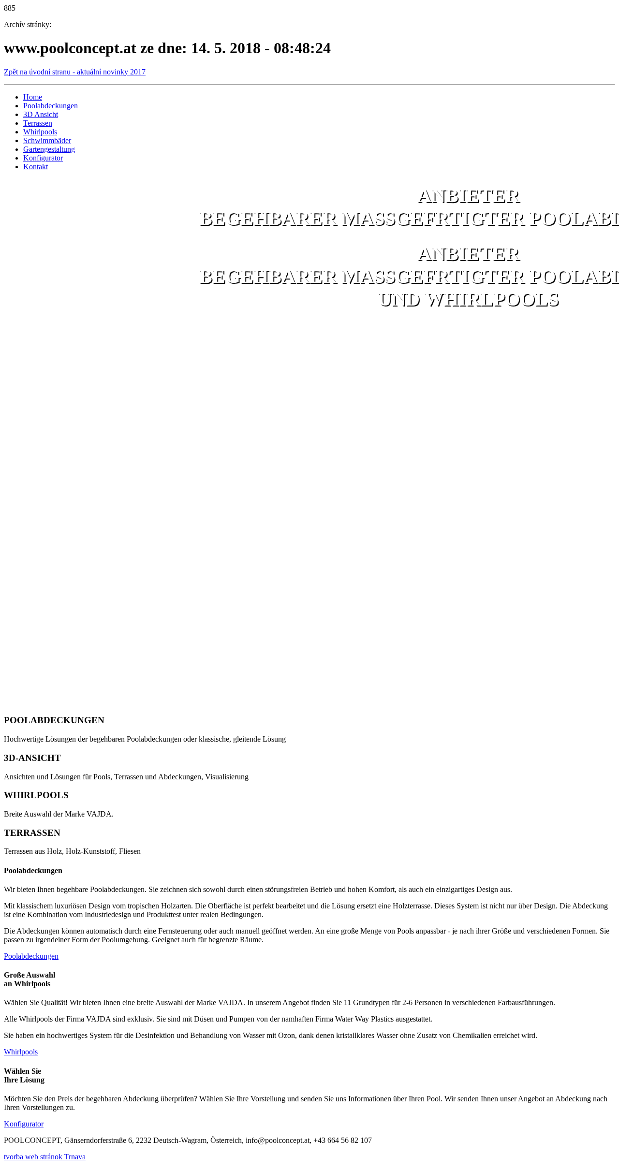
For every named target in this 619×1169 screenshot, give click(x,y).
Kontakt (35, 166)
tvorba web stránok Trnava (45, 1157)
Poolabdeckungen (50, 106)
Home (32, 97)
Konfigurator (43, 158)
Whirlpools (40, 132)
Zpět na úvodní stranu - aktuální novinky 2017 (75, 72)
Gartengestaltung (49, 149)
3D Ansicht (40, 114)
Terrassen (37, 123)
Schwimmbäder (47, 140)
